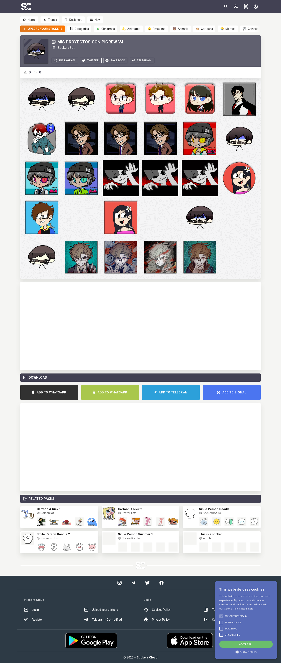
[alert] (246, 620)
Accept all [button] (246, 644)
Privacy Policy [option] (161, 619)
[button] (236, 7)
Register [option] (37, 619)
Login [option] (35, 609)
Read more (247, 608)
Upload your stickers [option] (105, 609)
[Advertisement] (140, 326)
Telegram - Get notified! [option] (107, 619)
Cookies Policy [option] (161, 609)
